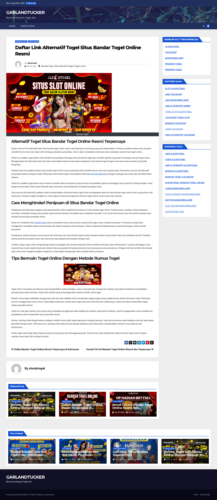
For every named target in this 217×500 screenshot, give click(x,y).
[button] (204, 26)
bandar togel (40, 223)
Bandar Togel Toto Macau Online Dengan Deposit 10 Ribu (30, 408)
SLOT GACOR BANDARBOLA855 (180, 206)
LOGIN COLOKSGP (174, 129)
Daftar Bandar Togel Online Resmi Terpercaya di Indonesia (46, 349)
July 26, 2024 (70, 459)
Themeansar (49, 495)
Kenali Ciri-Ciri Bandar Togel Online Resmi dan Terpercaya (118, 349)
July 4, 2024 (172, 459)
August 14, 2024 (20, 459)
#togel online (80, 66)
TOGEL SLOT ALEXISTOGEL (178, 112)
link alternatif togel (99, 174)
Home (12, 26)
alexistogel (32, 63)
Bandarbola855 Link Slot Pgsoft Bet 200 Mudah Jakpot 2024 (28, 455)
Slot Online (15, 448)
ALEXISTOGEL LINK (174, 212)
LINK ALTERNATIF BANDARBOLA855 (182, 194)
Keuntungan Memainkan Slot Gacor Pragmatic (80, 453)
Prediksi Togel (21, 41)
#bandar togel (47, 66)
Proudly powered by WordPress (18, 495)
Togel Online (33, 41)
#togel (70, 66)
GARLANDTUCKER (25, 12)
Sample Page (28, 26)
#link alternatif (61, 66)
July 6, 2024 (120, 459)
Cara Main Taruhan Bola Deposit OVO (130, 453)
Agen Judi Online (120, 448)
